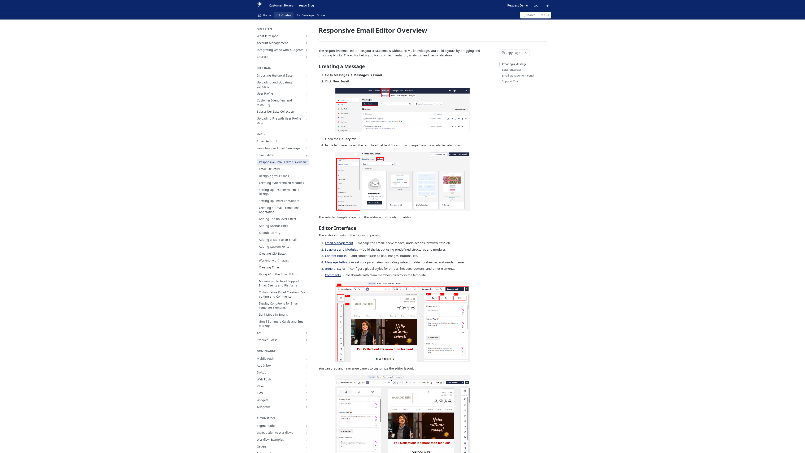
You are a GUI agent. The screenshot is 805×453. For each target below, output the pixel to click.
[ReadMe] (284, 36)
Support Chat (510, 81)
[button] (402, 110)
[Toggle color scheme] (548, 5)
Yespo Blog (306, 5)
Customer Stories (281, 5)
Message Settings (337, 262)
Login (537, 5)
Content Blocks (336, 256)
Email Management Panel (518, 75)
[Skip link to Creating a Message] (316, 66)
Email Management (339, 243)
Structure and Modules (341, 249)
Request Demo (517, 5)
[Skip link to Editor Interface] (316, 228)
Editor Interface (511, 70)
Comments (333, 275)
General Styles (335, 268)
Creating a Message (514, 64)
